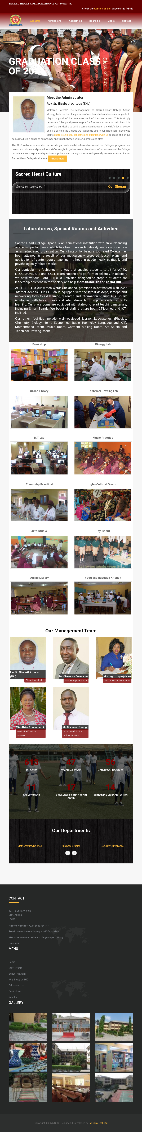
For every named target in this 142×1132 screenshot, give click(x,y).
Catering (112, 846)
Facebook (14, 943)
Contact (126, 20)
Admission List (86, 8)
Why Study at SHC (18, 979)
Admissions (55, 20)
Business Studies (29, 846)
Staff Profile (15, 967)
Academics (75, 20)
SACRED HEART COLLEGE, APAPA (31, 3)
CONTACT (17, 898)
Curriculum (15, 991)
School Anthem (17, 973)
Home (12, 962)
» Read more (57, 158)
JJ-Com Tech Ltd (98, 1123)
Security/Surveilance (71, 846)
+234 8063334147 (63, 4)
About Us (35, 20)
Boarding (95, 20)
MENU (13, 949)
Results (13, 997)
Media (111, 20)
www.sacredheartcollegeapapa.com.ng (36, 937)
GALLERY (16, 1003)
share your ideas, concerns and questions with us (81, 134)
